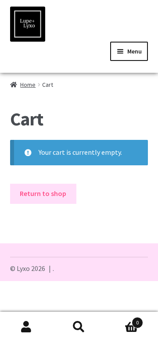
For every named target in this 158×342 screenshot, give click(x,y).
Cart (122, 319)
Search (79, 327)
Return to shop (43, 193)
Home (28, 85)
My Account (26, 327)
